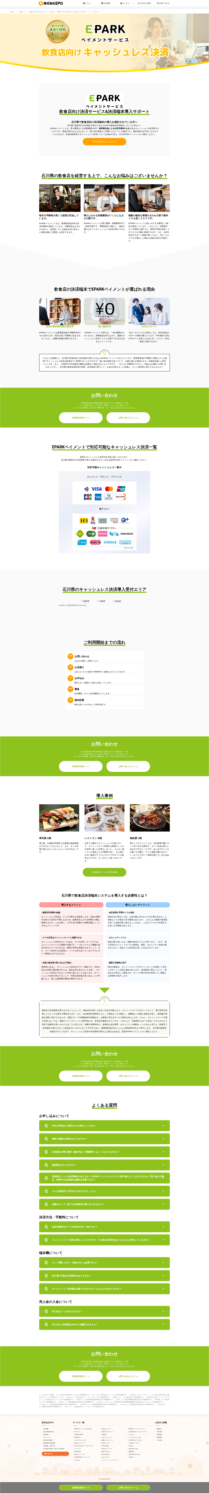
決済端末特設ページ (81, 418)
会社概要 (46, 1429)
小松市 (102, 601)
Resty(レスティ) (106, 1429)
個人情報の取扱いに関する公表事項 (53, 1448)
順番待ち (159, 1429)
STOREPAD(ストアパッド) (82, 1457)
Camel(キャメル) (134, 1443)
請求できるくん (106, 1451)
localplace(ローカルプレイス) (137, 1431)
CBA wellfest (105, 1446)
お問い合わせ (48, 1453)
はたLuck (77, 1460)
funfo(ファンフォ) (79, 1454)
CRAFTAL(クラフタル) (135, 1440)
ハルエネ (131, 1434)
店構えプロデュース (107, 1440)
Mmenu (131, 1446)
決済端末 (159, 1434)
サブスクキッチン (106, 1437)
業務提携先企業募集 (49, 1443)
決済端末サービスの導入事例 (104, 872)
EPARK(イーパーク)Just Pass (83, 1429)
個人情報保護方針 (48, 1431)
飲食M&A (131, 1451)
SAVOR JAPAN (78, 1434)
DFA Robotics (105, 1454)
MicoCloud (77, 1451)
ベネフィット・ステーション (109, 1460)
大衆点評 (104, 1434)
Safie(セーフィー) (106, 1448)
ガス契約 (159, 1440)
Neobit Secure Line (134, 1454)
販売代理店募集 (47, 1440)
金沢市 (86, 601)
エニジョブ (77, 1448)
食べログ (76, 1431)
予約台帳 (159, 1431)
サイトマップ (47, 1437)
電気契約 (159, 1437)
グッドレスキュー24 (135, 1437)
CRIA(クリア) (105, 1443)
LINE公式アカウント (107, 1431)
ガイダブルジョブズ (80, 1440)
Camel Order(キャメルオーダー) (83, 1446)
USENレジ (132, 1457)
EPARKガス (77, 1437)
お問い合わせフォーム (128, 418)
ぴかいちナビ (105, 1457)
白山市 (118, 601)
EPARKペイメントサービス (137, 1429)
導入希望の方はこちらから (104, 142)
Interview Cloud (133, 1448)
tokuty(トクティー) (79, 1443)
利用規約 (46, 1434)
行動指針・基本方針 (49, 1446)
